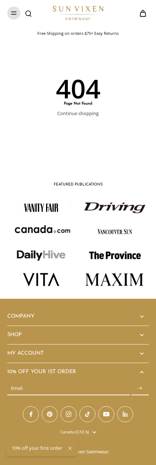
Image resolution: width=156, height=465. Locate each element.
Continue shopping (78, 113)
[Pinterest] (50, 414)
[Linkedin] (125, 414)
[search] (28, 13)
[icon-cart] (141, 13)
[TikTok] (87, 414)
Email (16, 388)
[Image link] (115, 208)
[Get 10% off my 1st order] (140, 388)
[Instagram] (69, 414)
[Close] (70, 448)
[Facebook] (31, 414)
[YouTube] (106, 414)
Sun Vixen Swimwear (86, 452)
